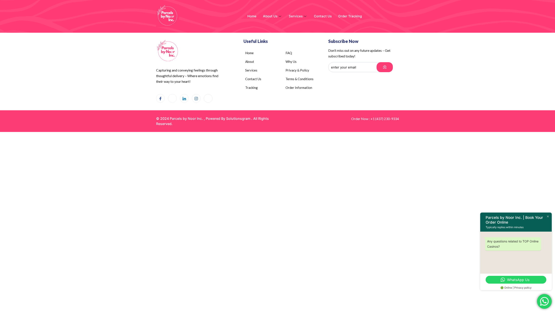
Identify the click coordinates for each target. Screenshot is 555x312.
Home (251, 16)
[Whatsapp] (172, 98)
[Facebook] (160, 98)
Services (296, 16)
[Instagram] (196, 98)
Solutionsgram (238, 118)
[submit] (385, 67)
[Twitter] (208, 98)
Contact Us (323, 16)
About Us (270, 16)
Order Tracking (350, 16)
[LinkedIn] (184, 98)
